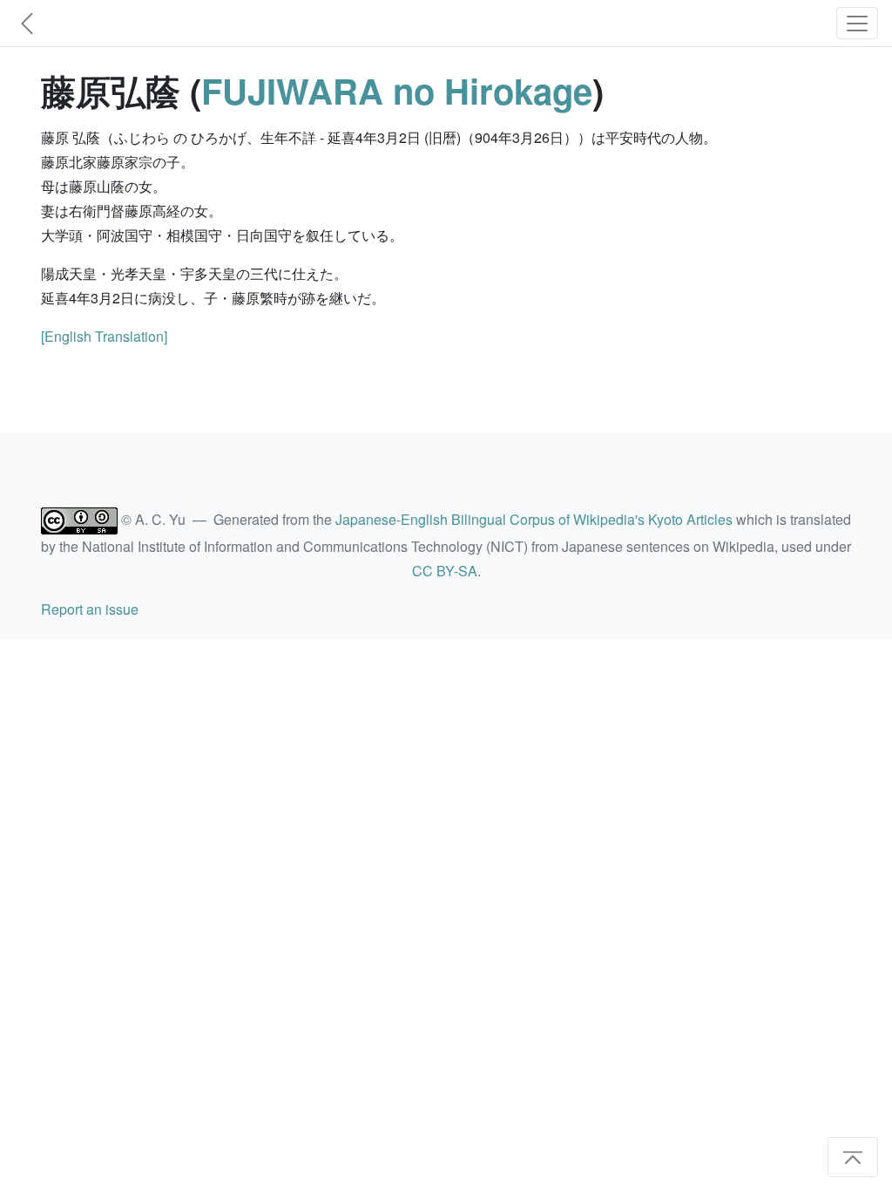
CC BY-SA (444, 571)
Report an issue (90, 609)
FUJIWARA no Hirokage (396, 90)
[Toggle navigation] (857, 23)
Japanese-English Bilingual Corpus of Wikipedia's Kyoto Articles (534, 519)
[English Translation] (104, 336)
